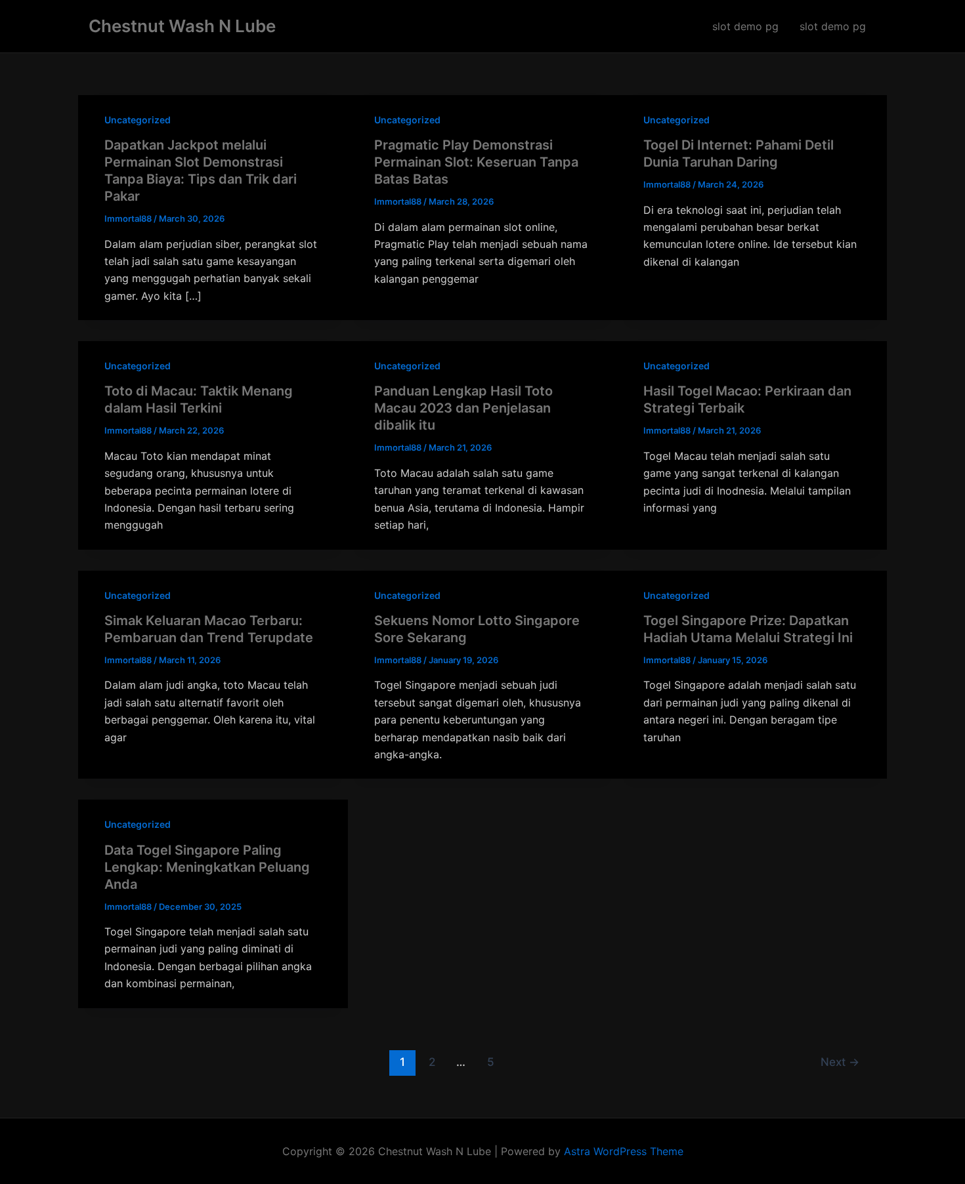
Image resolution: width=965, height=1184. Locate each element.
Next (840, 1062)
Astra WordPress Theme (623, 1151)
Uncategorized (137, 119)
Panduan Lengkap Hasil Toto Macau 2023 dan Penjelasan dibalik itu (463, 408)
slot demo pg (745, 26)
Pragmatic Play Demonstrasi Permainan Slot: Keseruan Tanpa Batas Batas (476, 162)
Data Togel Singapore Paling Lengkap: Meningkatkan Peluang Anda (207, 867)
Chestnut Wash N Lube (182, 26)
